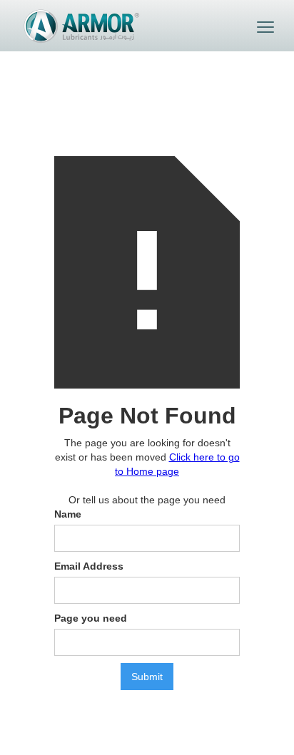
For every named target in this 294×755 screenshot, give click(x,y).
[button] (265, 27)
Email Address (88, 566)
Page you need (90, 618)
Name (67, 514)
